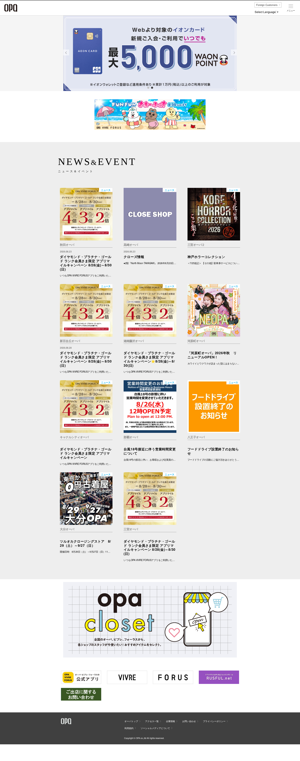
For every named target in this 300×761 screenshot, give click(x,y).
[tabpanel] (150, 53)
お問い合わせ (189, 721)
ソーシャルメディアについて (155, 728)
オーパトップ (131, 721)
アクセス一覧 (152, 721)
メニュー (291, 10)
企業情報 (170, 721)
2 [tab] (152, 87)
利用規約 (129, 728)
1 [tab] (148, 87)
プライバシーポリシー (214, 721)
